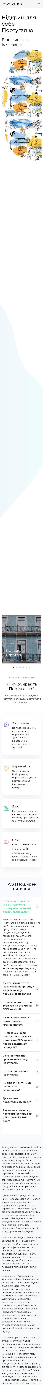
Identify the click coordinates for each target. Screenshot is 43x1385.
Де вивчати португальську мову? (17, 1100)
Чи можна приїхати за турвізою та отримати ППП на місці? (17, 1006)
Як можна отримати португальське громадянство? (16, 1021)
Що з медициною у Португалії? (15, 1073)
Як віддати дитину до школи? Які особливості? (17, 1086)
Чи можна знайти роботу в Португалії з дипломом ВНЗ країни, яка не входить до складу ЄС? (18, 1040)
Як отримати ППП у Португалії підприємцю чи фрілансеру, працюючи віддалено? (18, 988)
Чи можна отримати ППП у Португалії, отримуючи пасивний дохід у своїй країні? (17, 906)
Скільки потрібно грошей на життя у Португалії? (15, 1059)
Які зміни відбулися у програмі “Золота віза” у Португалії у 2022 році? (17, 1115)
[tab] (21, 906)
